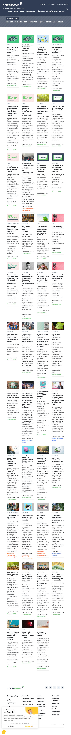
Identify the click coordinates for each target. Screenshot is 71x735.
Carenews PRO (41, 144)
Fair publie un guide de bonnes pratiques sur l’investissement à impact (42, 110)
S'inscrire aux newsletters (41, 709)
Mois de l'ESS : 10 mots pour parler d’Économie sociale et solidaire (13, 635)
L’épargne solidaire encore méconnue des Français (12, 168)
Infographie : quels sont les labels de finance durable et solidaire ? (13, 229)
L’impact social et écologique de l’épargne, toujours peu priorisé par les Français (13, 111)
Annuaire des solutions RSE (41, 705)
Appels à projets (52, 11)
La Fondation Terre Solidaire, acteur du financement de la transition (58, 519)
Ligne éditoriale (26, 701)
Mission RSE (55, 695)
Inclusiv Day (55, 714)
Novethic (54, 709)
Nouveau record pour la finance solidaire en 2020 (13, 395)
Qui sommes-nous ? (28, 698)
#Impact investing (13, 223)
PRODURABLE (56, 711)
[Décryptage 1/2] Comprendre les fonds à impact (12, 574)
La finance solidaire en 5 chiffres (41, 633)
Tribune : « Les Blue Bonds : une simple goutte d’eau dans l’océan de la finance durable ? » (28, 280)
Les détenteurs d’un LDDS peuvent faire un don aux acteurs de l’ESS (27, 459)
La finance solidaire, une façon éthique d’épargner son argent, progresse (43, 51)
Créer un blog (51, 4)
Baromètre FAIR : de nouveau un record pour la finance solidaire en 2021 (12, 337)
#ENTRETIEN (10, 455)
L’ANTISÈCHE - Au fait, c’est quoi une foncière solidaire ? (43, 168)
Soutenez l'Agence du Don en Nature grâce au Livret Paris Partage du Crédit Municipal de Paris (58, 399)
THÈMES (22, 11)
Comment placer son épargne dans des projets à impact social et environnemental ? (43, 279)
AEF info (54, 706)
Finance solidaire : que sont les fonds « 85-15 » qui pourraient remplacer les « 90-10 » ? (42, 230)
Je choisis (11, 726)
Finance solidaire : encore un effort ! (57, 227)
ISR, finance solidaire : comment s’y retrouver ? (56, 336)
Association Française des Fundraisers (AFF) (12, 555)
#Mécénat (55, 272)
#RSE (23, 391)
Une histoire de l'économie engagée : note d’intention (57, 50)
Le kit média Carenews (55, 699)
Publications (30, 11)
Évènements (41, 11)
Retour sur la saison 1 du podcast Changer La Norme (28, 634)
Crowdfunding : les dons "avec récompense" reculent (27, 518)
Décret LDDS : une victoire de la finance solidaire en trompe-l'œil (58, 577)
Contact (39, 718)
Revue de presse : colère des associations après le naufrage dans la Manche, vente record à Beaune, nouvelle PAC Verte (43, 340)
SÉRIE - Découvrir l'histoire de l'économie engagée (28, 47)
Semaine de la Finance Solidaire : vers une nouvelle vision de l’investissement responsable (28, 169)
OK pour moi (29, 726)
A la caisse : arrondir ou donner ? (41, 517)
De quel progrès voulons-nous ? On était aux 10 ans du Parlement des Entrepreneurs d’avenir (43, 580)
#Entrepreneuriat (57, 44)
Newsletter (42, 4)
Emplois (62, 11)
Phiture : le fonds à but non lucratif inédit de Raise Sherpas (57, 277)
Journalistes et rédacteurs (41, 714)
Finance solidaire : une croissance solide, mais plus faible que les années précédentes (13, 279)
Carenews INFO (11, 85)
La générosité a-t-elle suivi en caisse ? (13, 517)
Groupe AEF (55, 703)
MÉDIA (10, 11)
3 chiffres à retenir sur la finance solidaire (57, 459)
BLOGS (16, 11)
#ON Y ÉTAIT (25, 572)
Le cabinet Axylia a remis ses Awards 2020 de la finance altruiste (42, 395)
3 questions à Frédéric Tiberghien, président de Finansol (11, 461)
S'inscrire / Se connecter (62, 4)
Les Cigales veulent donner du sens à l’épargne (27, 228)
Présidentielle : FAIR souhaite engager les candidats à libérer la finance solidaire (27, 338)
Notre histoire (26, 695)
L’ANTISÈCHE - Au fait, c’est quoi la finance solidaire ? (58, 109)
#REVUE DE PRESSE (42, 331)
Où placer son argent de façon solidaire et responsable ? (42, 460)
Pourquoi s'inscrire (27, 704)
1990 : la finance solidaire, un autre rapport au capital (12, 50)
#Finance (40, 103)
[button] (4, 732)
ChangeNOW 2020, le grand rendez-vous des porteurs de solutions (27, 578)
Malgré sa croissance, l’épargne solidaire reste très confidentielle (27, 111)
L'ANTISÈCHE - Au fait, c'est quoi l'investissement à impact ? (58, 168)
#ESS (8, 44)
